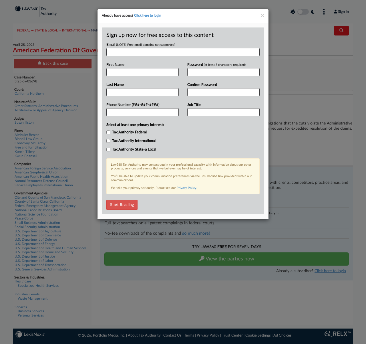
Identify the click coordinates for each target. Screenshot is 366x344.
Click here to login (147, 15)
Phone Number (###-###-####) (132, 105)
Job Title (194, 105)
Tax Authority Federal (129, 132)
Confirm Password (202, 85)
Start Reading (122, 205)
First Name (115, 65)
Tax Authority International (134, 141)
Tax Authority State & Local (134, 149)
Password (216, 65)
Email (140, 45)
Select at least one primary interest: (135, 125)
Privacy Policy (186, 187)
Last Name (115, 85)
